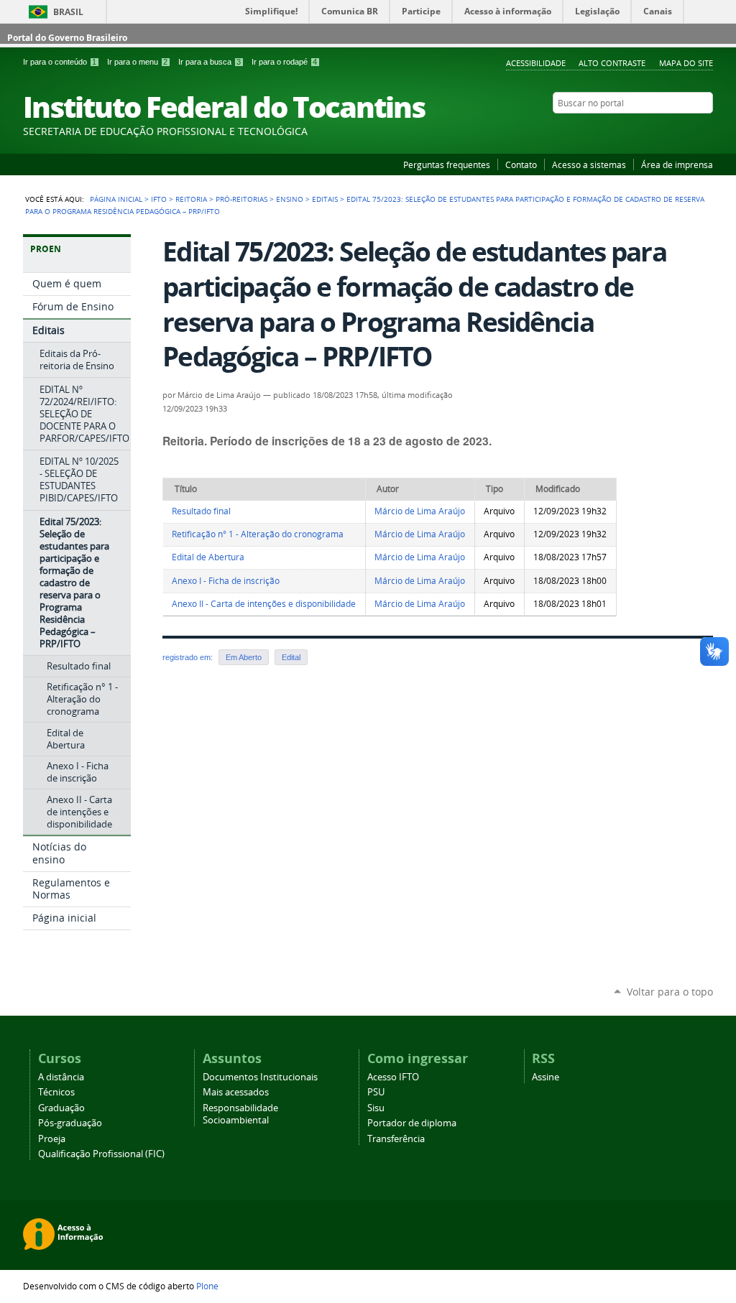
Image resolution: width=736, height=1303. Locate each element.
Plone (207, 1286)
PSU (376, 1092)
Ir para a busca (209, 61)
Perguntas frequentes (446, 164)
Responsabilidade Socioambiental (240, 1114)
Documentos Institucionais (260, 1077)
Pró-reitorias (241, 199)
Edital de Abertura (208, 557)
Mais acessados (236, 1092)
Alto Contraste (612, 62)
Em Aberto (244, 657)
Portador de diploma (411, 1123)
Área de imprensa (677, 164)
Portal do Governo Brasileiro (67, 38)
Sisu (376, 1108)
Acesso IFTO (393, 1077)
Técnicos (56, 1092)
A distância (61, 1077)
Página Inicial (116, 199)
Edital (291, 657)
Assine (545, 1077)
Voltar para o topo (670, 991)
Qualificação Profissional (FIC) (101, 1154)
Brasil (68, 12)
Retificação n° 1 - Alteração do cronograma (258, 534)
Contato (521, 164)
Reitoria (191, 199)
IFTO (159, 199)
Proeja (51, 1139)
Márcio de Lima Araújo (419, 511)
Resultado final (201, 511)
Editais (325, 199)
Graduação (61, 1108)
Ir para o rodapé (284, 61)
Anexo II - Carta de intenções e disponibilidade (264, 604)
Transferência (396, 1139)
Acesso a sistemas (589, 164)
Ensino (289, 199)
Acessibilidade (536, 62)
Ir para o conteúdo (59, 61)
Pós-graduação (70, 1123)
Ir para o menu (137, 61)
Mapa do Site (686, 62)
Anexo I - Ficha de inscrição (226, 581)
